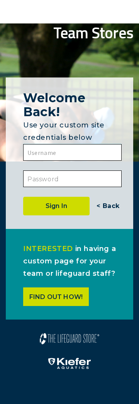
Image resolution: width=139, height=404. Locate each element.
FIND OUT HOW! (56, 297)
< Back (108, 206)
